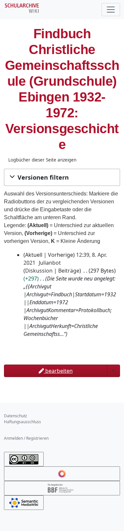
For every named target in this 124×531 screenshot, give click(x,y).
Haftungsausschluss (22, 422)
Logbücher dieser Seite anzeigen (42, 160)
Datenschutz (15, 416)
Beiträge (68, 270)
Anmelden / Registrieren (26, 438)
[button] (62, 177)
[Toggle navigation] (111, 9)
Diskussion (39, 270)
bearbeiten (58, 370)
